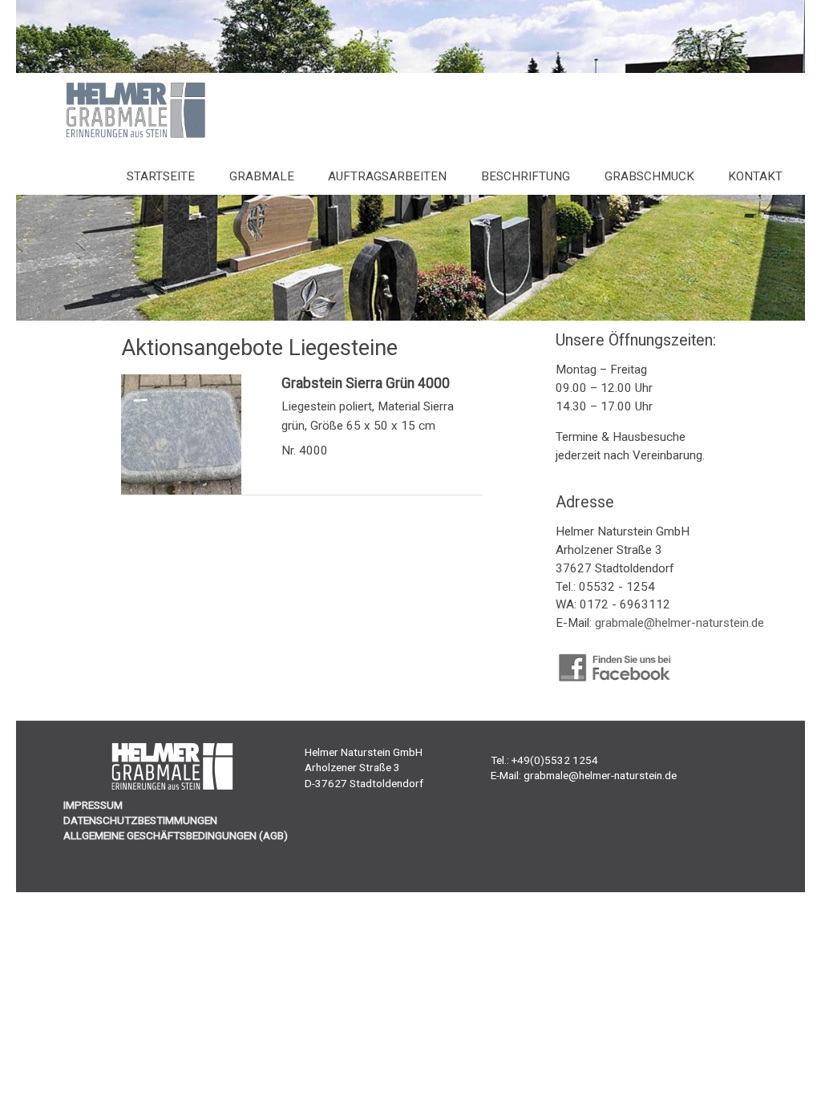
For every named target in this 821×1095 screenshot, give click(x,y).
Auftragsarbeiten (387, 176)
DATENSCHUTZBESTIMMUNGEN (140, 820)
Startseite (161, 176)
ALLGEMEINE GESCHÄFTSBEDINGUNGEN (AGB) (175, 835)
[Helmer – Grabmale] (120, 136)
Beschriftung (525, 176)
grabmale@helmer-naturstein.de (679, 623)
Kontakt (755, 176)
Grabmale (261, 176)
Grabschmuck (649, 176)
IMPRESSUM (93, 804)
